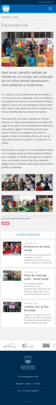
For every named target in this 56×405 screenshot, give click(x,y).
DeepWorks (28, 401)
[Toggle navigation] (50, 8)
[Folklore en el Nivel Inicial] (12, 248)
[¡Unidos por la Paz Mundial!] (12, 307)
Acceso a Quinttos (45, 2)
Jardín (5, 223)
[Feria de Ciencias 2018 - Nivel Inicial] (12, 275)
